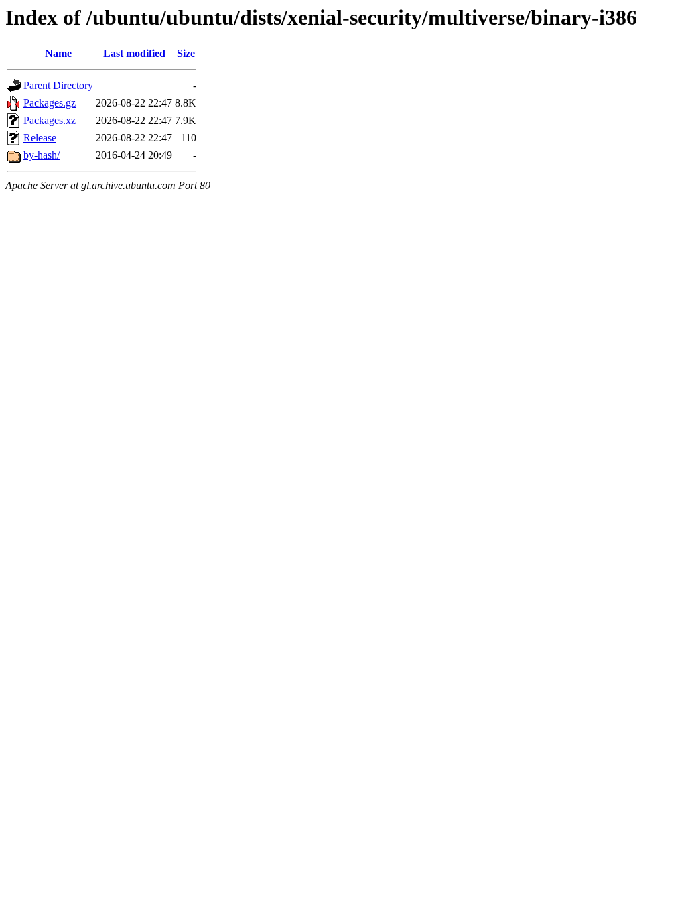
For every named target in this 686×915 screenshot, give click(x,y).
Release (39, 137)
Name (58, 53)
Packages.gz (49, 103)
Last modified (134, 53)
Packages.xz (49, 120)
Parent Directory (58, 85)
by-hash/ (41, 155)
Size (186, 53)
